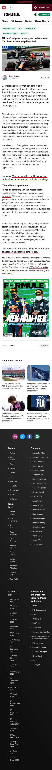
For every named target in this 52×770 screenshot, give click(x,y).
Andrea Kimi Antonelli (40, 457)
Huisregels (36, 619)
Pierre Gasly (37, 536)
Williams (13, 499)
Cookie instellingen (39, 652)
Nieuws (5, 21)
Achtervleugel (9, 28)
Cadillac (13, 468)
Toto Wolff (14, 579)
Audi (11, 464)
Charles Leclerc (38, 470)
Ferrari (12, 473)
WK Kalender (16, 21)
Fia (20, 28)
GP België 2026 (13, 666)
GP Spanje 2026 (14, 695)
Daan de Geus (14, 76)
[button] (42, 7)
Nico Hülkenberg (38, 523)
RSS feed (35, 623)
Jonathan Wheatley (13, 567)
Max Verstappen (38, 518)
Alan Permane (13, 519)
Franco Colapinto (38, 483)
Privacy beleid (37, 643)
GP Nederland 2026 (14, 680)
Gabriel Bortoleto (39, 488)
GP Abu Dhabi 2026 (14, 759)
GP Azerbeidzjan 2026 (15, 703)
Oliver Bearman (38, 527)
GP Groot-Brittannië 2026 (13, 658)
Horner (24, 33)
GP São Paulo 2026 (14, 736)
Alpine (12, 453)
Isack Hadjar (37, 496)
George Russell (38, 492)
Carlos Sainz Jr (37, 466)
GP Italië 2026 (13, 688)
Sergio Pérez (37, 540)
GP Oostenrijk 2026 (14, 649)
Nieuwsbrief (37, 656)
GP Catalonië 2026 (15, 641)
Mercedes (14, 486)
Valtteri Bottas (38, 544)
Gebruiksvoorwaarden (41, 632)
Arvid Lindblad (37, 462)
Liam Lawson (37, 514)
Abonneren (44, 14)
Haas (12, 477)
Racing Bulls (14, 490)
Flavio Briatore (13, 540)
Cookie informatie (39, 647)
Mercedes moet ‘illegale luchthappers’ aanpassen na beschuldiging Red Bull (26, 250)
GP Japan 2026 (13, 614)
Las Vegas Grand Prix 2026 (14, 744)
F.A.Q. (34, 614)
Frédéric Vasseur (13, 546)
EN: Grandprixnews (39, 610)
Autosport (6, 196)
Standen (28, 21)
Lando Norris (37, 505)
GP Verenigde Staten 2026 (14, 721)
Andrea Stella (12, 526)
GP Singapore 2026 (14, 712)
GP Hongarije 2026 (15, 672)
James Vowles (13, 560)
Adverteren (36, 627)
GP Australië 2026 (14, 600)
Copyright (36, 665)
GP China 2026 (13, 607)
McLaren (13, 481)
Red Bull (13, 494)
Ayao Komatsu (13, 533)
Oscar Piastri (37, 531)
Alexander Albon (38, 453)
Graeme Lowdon (13, 553)
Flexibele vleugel (10, 33)
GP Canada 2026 (14, 627)
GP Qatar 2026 (13, 752)
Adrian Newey (12, 513)
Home (34, 606)
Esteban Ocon (37, 475)
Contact (35, 660)
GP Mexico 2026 (14, 729)
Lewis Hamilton (38, 510)
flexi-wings (30, 28)
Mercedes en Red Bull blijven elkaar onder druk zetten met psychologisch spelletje (25, 177)
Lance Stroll (36, 501)
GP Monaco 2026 (14, 634)
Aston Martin (12, 458)
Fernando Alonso (39, 479)
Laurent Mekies (13, 573)
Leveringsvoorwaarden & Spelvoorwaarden (41, 637)
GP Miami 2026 (13, 621)
